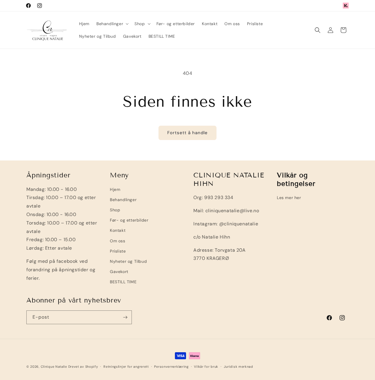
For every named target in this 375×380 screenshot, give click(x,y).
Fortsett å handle (187, 133)
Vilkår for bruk (206, 366)
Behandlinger (123, 199)
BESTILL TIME (123, 282)
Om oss (117, 240)
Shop (115, 210)
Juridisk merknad (238, 366)
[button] (112, 24)
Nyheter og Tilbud (128, 261)
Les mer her (289, 198)
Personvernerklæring (171, 366)
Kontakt (117, 230)
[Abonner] (125, 317)
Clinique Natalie (54, 367)
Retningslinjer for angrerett (126, 366)
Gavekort (119, 271)
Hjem (115, 189)
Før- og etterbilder (129, 220)
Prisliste (118, 251)
